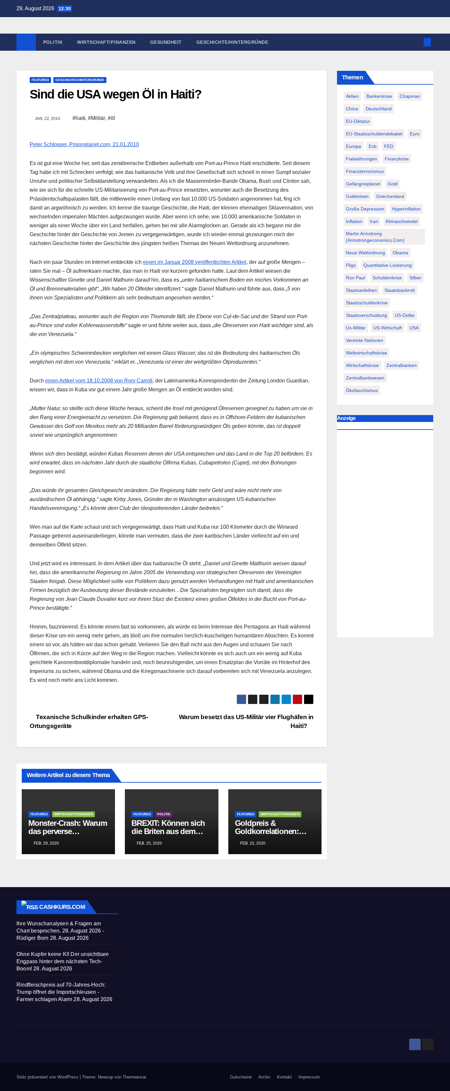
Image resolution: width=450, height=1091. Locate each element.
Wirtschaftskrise (362, 365)
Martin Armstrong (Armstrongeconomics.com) (375, 237)
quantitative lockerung (387, 265)
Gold (393, 183)
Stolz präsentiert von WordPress (48, 1077)
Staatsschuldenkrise (367, 302)
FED (388, 146)
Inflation (354, 221)
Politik (53, 42)
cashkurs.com (62, 907)
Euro (415, 133)
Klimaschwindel (402, 221)
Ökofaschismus (362, 390)
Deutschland (379, 108)
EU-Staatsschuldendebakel (374, 133)
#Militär (96, 118)
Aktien (352, 96)
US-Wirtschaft (387, 327)
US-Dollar (405, 315)
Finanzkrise (397, 158)
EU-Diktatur (358, 121)
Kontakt (284, 1077)
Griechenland (390, 196)
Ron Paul (355, 277)
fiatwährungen (361, 158)
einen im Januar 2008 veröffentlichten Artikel (194, 262)
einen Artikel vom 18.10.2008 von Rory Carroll (99, 380)
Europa (353, 146)
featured (40, 80)
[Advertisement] (385, 535)
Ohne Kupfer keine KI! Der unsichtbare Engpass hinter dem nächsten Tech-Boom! (62, 961)
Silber (415, 277)
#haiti (78, 118)
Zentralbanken (401, 365)
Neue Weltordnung (365, 252)
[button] (416, 42)
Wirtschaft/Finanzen (106, 42)
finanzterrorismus (365, 171)
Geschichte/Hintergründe (232, 42)
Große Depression (365, 208)
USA (414, 327)
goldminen (357, 196)
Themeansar (134, 1077)
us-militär (356, 327)
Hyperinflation (406, 208)
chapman (410, 96)
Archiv (264, 1077)
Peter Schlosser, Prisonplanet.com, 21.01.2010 (84, 144)
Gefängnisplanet (363, 183)
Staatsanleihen (361, 290)
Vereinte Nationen (364, 340)
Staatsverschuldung (366, 315)
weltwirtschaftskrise (366, 352)
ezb (373, 146)
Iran (374, 221)
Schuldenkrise (387, 277)
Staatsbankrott (399, 290)
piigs (351, 265)
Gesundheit (166, 42)
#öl (111, 118)
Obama (400, 252)
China (352, 108)
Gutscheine (241, 1077)
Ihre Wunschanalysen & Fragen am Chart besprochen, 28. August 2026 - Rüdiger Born (60, 931)
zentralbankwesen (365, 377)
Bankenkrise (379, 96)
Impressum (309, 1077)
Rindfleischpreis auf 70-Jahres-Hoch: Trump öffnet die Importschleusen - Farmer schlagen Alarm (60, 992)
